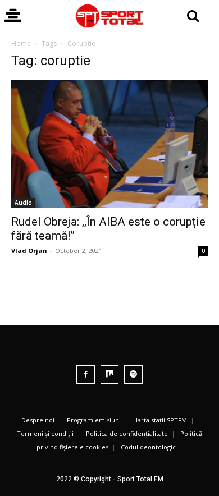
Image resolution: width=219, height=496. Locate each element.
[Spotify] (133, 374)
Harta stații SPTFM (160, 420)
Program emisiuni (94, 420)
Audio (23, 202)
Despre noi (37, 420)
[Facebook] (85, 374)
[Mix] (110, 374)
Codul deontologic (148, 447)
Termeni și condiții (45, 433)
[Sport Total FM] (109, 16)
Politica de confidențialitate (127, 433)
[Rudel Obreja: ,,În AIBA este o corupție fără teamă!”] (109, 144)
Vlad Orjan (29, 250)
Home (21, 43)
